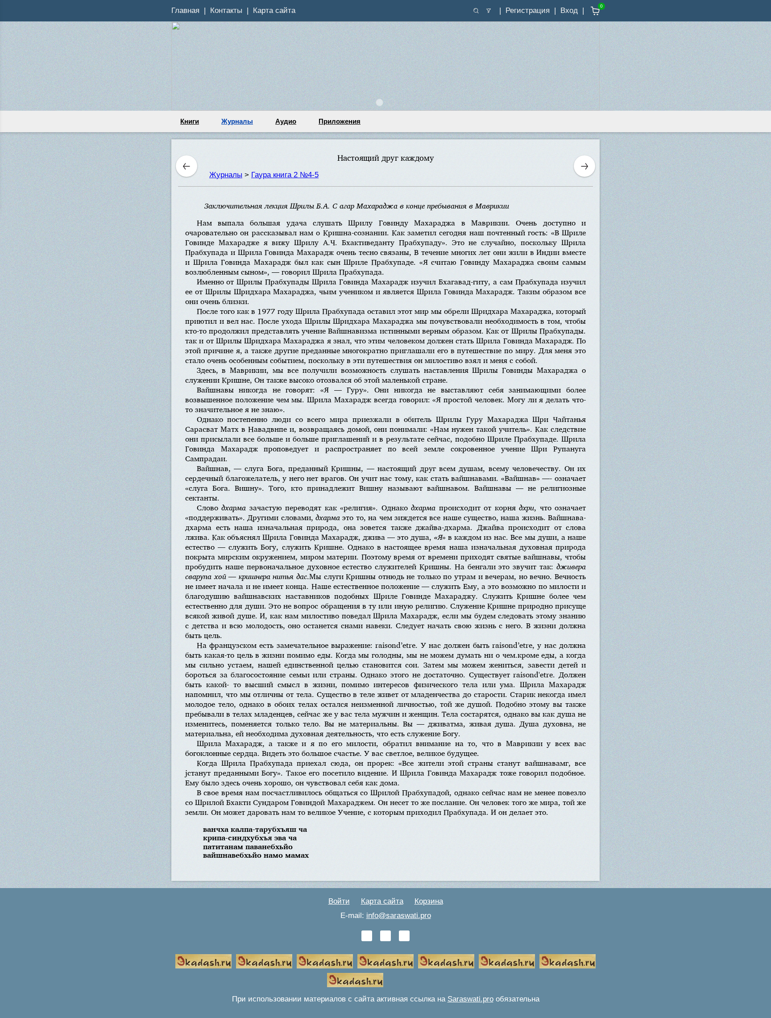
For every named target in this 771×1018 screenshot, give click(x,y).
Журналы (237, 121)
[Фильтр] (488, 10)
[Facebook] (385, 935)
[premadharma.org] (355, 980)
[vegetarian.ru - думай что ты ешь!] (264, 961)
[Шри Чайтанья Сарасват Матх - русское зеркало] (385, 961)
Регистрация (528, 10)
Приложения (340, 121)
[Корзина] (589, 11)
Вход (569, 10)
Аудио (285, 121)
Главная (185, 10)
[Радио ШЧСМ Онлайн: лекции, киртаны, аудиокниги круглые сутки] (446, 961)
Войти (339, 901)
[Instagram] (404, 935)
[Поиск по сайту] (476, 10)
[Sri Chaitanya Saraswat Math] (203, 961)
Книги (189, 121)
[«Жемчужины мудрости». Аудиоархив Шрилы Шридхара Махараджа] (507, 961)
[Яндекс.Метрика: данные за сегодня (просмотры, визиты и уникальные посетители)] (416, 980)
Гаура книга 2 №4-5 (285, 175)
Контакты (226, 10)
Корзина (429, 901)
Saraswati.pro (470, 999)
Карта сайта (274, 10)
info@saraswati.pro (398, 915)
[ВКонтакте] (366, 935)
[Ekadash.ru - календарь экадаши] (325, 961)
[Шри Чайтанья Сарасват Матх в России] (567, 961)
